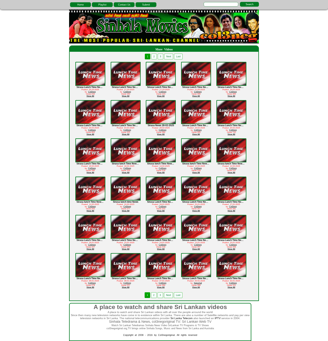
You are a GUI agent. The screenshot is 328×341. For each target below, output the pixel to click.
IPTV (218, 318)
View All (90, 96)
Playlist (102, 4)
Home (80, 4)
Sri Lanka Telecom (181, 318)
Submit (146, 4)
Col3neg (92, 92)
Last (178, 56)
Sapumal (198, 283)
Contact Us (124, 4)
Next (168, 56)
